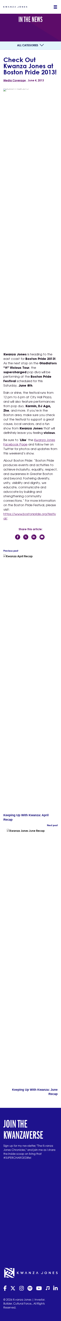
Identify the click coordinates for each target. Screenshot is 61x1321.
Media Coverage (14, 80)
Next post (52, 825)
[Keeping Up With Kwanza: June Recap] (32, 958)
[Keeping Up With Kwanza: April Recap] (28, 683)
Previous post (10, 550)
